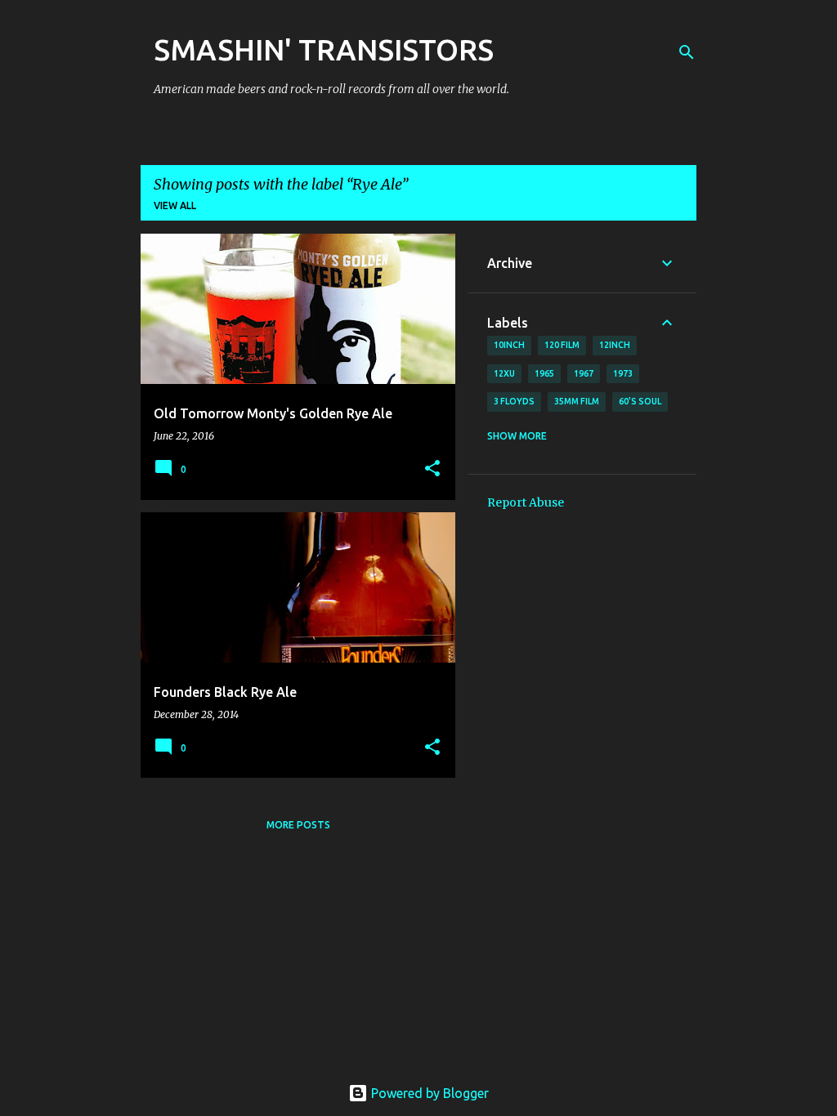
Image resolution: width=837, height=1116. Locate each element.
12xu (504, 373)
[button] (432, 469)
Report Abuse (525, 502)
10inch (509, 345)
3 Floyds (514, 401)
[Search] (686, 52)
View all (175, 205)
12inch (614, 345)
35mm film (576, 401)
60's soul (640, 401)
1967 (583, 373)
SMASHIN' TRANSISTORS (324, 49)
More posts (298, 824)
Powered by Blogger (428, 1093)
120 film (562, 345)
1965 (544, 373)
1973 (623, 373)
